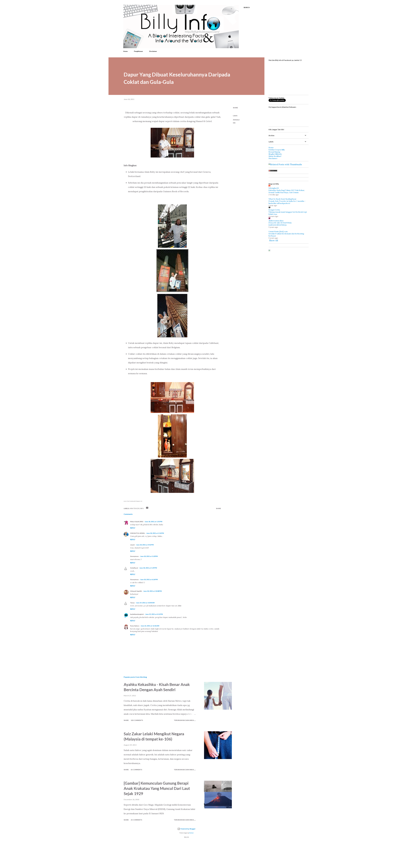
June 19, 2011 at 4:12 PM (154, 614)
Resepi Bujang (274, 152)
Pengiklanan (138, 51)
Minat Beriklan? (275, 156)
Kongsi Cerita (274, 210)
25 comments (136, 820)
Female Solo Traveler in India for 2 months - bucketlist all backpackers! (287, 202)
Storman (191, 833)
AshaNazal (134, 568)
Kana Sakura (134, 626)
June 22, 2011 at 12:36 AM (150, 626)
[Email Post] (147, 508)
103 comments (137, 720)
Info (234, 123)
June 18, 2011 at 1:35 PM (153, 521)
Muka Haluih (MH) (136, 521)
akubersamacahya (276, 221)
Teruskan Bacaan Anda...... (185, 720)
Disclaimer (153, 51)
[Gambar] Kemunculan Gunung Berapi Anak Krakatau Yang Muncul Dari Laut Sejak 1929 (157, 788)
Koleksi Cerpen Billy (277, 150)
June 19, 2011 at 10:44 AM (145, 603)
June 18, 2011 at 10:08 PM (152, 591)
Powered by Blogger (187, 829)
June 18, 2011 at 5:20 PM (149, 556)
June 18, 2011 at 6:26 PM (149, 579)
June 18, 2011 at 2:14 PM (155, 533)
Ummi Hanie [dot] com (278, 231)
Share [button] (235, 108)
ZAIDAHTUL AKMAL (137, 533)
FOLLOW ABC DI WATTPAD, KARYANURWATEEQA (280, 224)
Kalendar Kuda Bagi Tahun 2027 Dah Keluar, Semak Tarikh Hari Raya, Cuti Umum (287, 191)
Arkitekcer (236, 120)
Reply (132, 528)
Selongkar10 (274, 188)
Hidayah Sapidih (136, 591)
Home (125, 51)
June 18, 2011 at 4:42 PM (145, 545)
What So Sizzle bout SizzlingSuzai (282, 199)
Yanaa (132, 603)
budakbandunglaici (137, 614)
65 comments (136, 770)
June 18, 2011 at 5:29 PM (148, 568)
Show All (273, 240)
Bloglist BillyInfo (275, 154)
